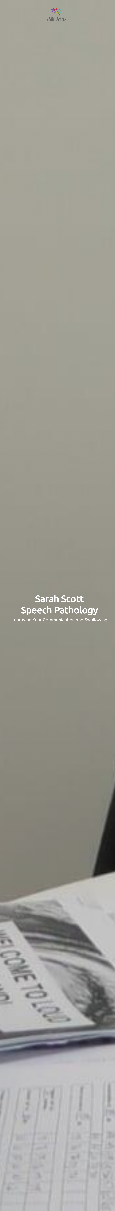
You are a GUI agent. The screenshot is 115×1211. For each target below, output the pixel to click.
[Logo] (56, 14)
